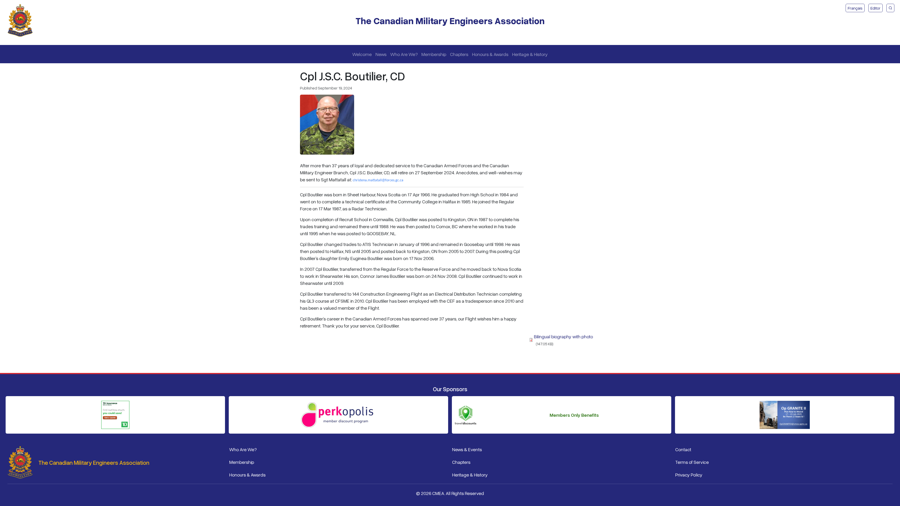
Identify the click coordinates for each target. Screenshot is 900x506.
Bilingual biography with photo (563, 336)
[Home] (22, 20)
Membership (433, 54)
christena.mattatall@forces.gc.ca (378, 180)
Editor (875, 8)
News (380, 54)
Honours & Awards (490, 54)
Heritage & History (530, 54)
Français (855, 8)
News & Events (467, 449)
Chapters (459, 54)
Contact (683, 449)
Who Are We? (404, 54)
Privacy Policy (688, 474)
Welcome (362, 54)
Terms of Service (692, 462)
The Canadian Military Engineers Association (450, 20)
